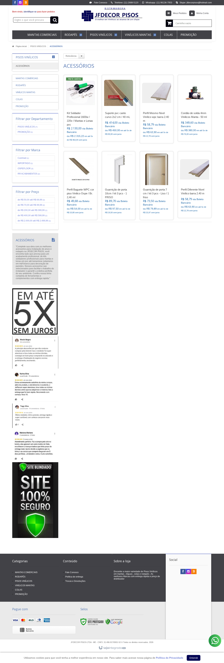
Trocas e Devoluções (75, 581)
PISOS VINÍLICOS (38, 46)
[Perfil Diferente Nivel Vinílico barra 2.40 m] (194, 184)
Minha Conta (202, 13)
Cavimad (23, 158)
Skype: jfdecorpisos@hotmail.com (196, 2)
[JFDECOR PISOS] (111, 17)
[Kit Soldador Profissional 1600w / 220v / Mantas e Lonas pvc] (80, 111)
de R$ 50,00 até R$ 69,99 (31, 200)
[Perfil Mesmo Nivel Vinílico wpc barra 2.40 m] (156, 109)
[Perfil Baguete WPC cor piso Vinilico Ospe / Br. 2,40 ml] (80, 185)
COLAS (18, 590)
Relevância (71, 56)
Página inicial (21, 46)
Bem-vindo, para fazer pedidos (33, 11)
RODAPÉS (20, 577)
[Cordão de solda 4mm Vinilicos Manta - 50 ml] (194, 108)
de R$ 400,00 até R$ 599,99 (32, 215)
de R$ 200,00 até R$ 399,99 (32, 210)
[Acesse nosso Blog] (25, 3)
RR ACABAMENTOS (29, 174)
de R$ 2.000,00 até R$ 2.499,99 (34, 220)
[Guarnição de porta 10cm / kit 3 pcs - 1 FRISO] (118, 185)
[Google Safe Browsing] (114, 622)
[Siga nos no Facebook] (15, 3)
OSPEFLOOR (25, 168)
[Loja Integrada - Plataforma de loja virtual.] (112, 648)
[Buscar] (54, 20)
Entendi (193, 658)
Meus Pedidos (180, 13)
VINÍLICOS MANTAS (24, 585)
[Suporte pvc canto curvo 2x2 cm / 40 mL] (118, 108)
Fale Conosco (100, 2)
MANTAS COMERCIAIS (26, 572)
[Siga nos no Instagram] (20, 3)
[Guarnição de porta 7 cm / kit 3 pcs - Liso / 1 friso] (156, 185)
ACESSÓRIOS (23, 66)
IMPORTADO (25, 163)
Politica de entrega (74, 577)
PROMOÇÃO (25, 132)
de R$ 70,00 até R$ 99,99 (31, 205)
